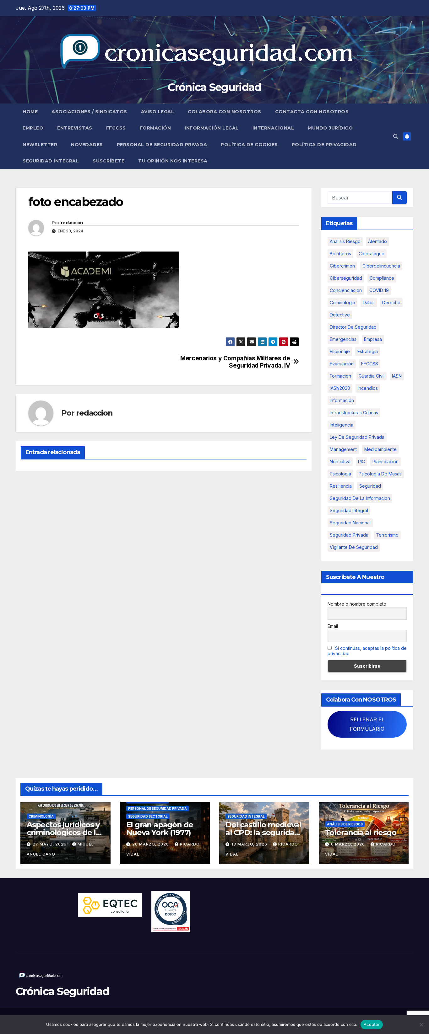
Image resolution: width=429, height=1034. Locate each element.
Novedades (87, 144)
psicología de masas (380, 473)
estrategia (367, 351)
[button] (395, 136)
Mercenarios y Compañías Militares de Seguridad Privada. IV (235, 362)
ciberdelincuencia (381, 265)
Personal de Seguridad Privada (162, 144)
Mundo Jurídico (330, 128)
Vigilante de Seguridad (354, 547)
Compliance (382, 278)
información (342, 400)
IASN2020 (340, 388)
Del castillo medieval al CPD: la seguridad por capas (263, 832)
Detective (340, 314)
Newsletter (40, 144)
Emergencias (343, 339)
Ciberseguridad (346, 278)
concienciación (346, 290)
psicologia (340, 473)
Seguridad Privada (349, 535)
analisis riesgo (345, 241)
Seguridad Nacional (350, 522)
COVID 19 (379, 290)
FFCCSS (116, 128)
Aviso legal (157, 111)
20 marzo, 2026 (151, 844)
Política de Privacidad (324, 144)
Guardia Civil (371, 376)
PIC (361, 461)
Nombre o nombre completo (357, 604)
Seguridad (370, 486)
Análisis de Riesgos (345, 824)
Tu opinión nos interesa (173, 161)
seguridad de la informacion (360, 498)
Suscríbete (108, 161)
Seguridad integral (349, 510)
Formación (155, 128)
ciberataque (371, 253)
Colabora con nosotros (224, 111)
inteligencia (341, 424)
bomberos (340, 253)
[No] (421, 1024)
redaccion (72, 222)
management (343, 449)
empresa (373, 339)
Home (30, 111)
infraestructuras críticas (354, 412)
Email (333, 626)
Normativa (340, 461)
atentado (377, 241)
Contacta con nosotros (312, 111)
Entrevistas (74, 128)
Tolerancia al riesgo (360, 832)
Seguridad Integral (51, 161)
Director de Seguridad (353, 327)
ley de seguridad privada (357, 437)
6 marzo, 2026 (348, 844)
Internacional (273, 128)
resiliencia (341, 486)
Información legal (212, 128)
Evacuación (342, 363)
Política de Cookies (249, 144)
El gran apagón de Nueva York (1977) (159, 828)
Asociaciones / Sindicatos (89, 111)
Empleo (33, 128)
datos (369, 302)
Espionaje (340, 351)
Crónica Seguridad (214, 87)
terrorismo (387, 535)
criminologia (342, 302)
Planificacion (385, 461)
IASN (397, 376)
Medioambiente (380, 449)
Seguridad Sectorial (148, 816)
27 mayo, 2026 (50, 844)
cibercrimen (342, 265)
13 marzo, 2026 (250, 844)
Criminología (41, 816)
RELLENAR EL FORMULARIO (367, 724)
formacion (340, 376)
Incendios (368, 388)
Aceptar (372, 1024)
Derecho (391, 302)
